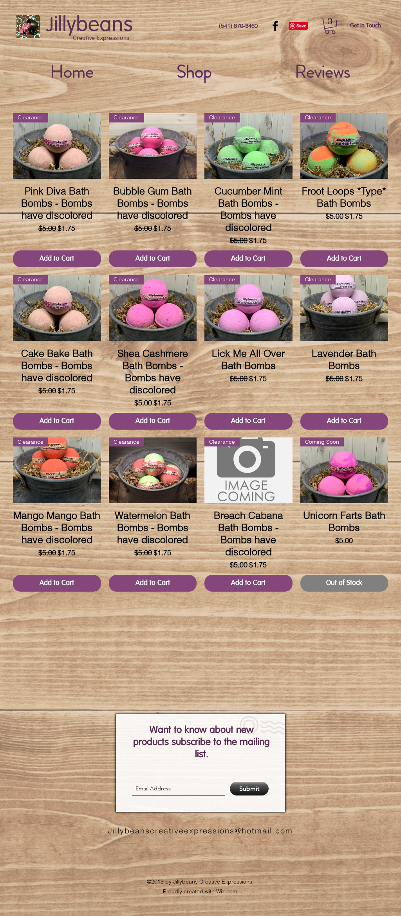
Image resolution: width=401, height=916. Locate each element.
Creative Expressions (101, 38)
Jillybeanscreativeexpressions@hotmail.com (200, 830)
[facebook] (275, 25)
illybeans (93, 25)
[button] (330, 26)
